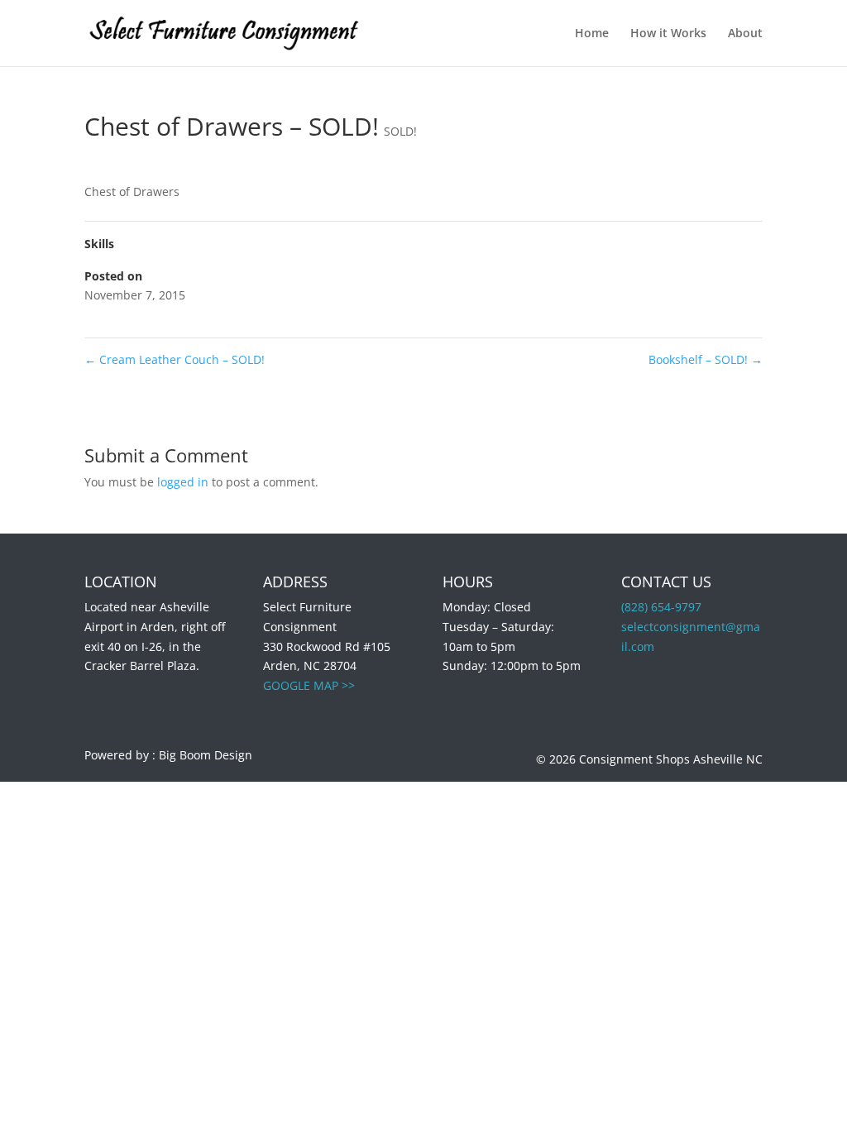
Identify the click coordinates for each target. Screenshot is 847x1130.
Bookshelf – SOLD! (705, 359)
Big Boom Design (205, 755)
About (745, 34)
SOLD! (400, 131)
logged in (182, 482)
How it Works (668, 34)
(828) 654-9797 (661, 607)
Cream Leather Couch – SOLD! (174, 359)
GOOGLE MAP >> (309, 685)
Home (592, 34)
